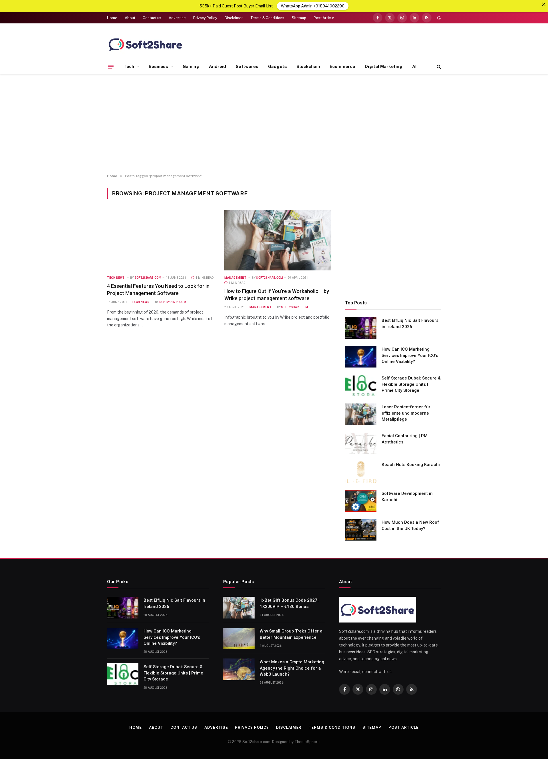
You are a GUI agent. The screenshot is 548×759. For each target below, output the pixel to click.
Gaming (191, 66)
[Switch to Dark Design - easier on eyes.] (438, 18)
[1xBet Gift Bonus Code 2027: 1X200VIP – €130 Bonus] (239, 608)
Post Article (324, 18)
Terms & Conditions (267, 18)
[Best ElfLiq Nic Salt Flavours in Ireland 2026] (360, 328)
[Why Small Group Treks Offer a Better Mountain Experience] (239, 638)
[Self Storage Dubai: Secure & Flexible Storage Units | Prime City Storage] (360, 385)
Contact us (152, 18)
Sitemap (299, 18)
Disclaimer (234, 18)
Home (112, 18)
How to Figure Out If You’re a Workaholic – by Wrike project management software (276, 294)
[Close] (543, 4)
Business (158, 66)
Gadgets (277, 66)
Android (217, 66)
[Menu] (111, 66)
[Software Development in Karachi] (360, 501)
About (130, 18)
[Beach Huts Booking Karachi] (360, 472)
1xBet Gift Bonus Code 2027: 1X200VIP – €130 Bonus (289, 603)
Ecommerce (342, 66)
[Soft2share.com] (145, 44)
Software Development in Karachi (407, 496)
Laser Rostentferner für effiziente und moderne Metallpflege (406, 413)
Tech (129, 66)
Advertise (177, 18)
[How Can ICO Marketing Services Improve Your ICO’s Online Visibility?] (360, 357)
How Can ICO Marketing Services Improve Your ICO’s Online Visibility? (410, 355)
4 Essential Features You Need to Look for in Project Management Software (158, 289)
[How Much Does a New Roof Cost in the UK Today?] (360, 530)
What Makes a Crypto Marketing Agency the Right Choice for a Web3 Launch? (292, 668)
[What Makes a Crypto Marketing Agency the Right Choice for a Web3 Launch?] (239, 669)
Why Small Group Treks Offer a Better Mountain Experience (291, 634)
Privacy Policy (205, 18)
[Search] (438, 66)
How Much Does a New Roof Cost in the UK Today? (410, 525)
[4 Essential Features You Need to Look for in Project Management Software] (160, 240)
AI (414, 66)
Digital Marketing (383, 66)
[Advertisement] (274, 124)
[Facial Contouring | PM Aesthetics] (360, 443)
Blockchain (308, 66)
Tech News (116, 277)
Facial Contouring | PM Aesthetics (405, 438)
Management (235, 277)
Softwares (247, 66)
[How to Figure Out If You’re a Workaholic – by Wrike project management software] (277, 240)
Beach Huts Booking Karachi (411, 464)
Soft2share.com (147, 277)
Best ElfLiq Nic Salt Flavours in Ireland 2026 (410, 323)
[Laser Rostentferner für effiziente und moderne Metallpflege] (360, 414)
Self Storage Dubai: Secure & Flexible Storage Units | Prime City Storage (411, 384)
